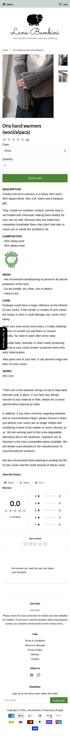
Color (5, 144)
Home (5, 50)
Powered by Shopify (52, 710)
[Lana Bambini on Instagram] (38, 675)
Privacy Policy (35, 650)
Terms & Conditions (35, 640)
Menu (9, 4)
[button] (48, 496)
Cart (65, 4)
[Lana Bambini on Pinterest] (31, 675)
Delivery (35, 654)
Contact (35, 659)
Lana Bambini (34, 710)
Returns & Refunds (35, 645)
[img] (13, 140)
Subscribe (59, 700)
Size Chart (35, 603)
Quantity (7, 159)
